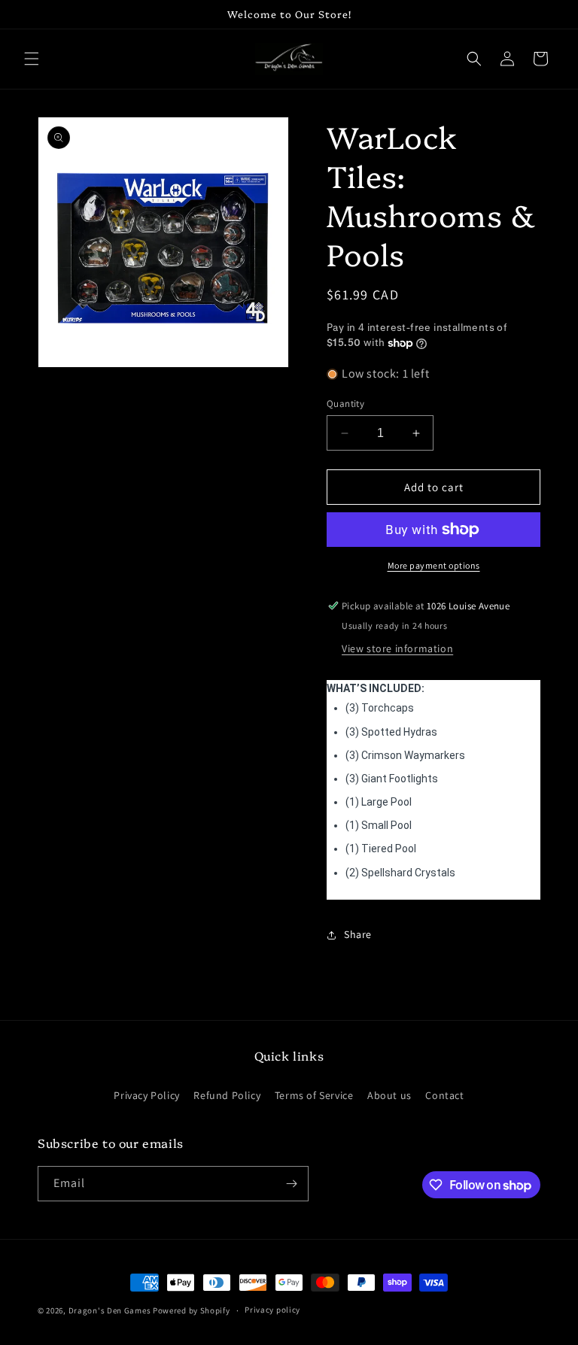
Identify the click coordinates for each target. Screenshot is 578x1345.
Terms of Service (314, 1095)
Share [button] (358, 934)
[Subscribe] (291, 1183)
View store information (397, 648)
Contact (444, 1095)
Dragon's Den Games (109, 1310)
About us (389, 1095)
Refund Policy (226, 1095)
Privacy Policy (146, 1095)
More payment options (434, 565)
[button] (31, 58)
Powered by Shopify (191, 1310)
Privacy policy (272, 1309)
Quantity (345, 403)
